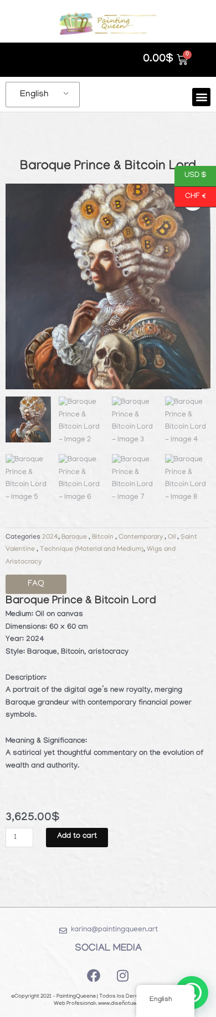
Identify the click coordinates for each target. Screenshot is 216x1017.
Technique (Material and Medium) (91, 550)
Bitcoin (103, 537)
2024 (50, 537)
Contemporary (141, 537)
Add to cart (77, 836)
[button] (201, 97)
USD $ (190, 175)
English (34, 95)
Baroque (75, 537)
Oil (172, 537)
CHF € (190, 195)
